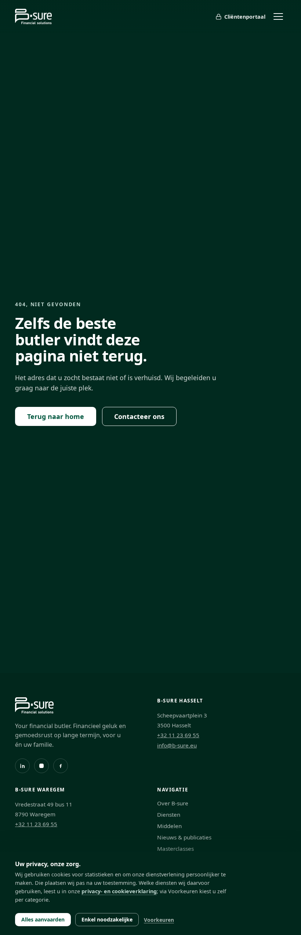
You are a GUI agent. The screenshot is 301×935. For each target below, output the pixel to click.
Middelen (169, 826)
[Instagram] (41, 765)
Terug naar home (55, 416)
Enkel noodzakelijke (107, 919)
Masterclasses (175, 848)
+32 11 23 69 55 (178, 735)
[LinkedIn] (22, 765)
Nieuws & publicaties (184, 837)
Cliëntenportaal (244, 16)
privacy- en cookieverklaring (119, 891)
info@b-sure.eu (177, 745)
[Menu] (278, 16)
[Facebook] (60, 765)
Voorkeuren (159, 919)
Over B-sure (172, 803)
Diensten (168, 814)
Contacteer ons (139, 416)
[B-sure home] (33, 16)
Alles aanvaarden (43, 919)
